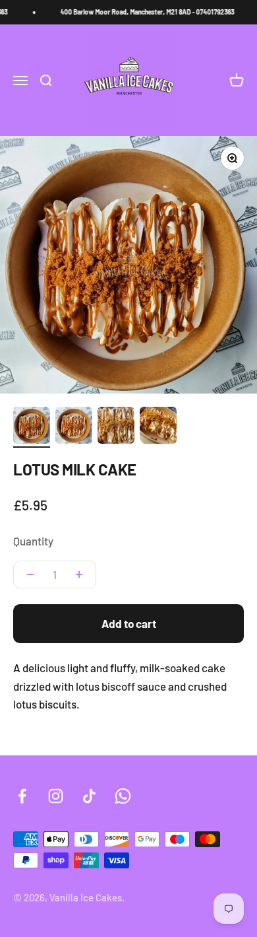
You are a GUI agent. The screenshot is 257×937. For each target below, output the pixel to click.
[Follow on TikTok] (89, 796)
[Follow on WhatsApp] (123, 796)
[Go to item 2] (73, 427)
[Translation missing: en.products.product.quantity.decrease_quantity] (30, 574)
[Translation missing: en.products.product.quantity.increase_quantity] (79, 574)
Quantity (33, 540)
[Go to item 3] (116, 427)
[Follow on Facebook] (22, 796)
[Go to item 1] (31, 427)
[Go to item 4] (158, 427)
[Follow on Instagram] (56, 796)
